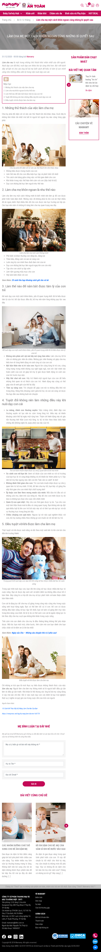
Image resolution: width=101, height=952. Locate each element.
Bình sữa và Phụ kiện (75, 13)
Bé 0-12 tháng (23, 19)
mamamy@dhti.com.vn (15, 923)
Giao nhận (39, 924)
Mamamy (30, 56)
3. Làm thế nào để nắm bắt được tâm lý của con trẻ (23, 94)
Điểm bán (38, 897)
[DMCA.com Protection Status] (78, 936)
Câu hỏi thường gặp (42, 908)
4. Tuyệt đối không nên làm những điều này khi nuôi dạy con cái (27, 97)
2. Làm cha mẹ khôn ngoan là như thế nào (19, 90)
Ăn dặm (88, 93)
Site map (38, 901)
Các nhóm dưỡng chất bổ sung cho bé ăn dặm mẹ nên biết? (92, 82)
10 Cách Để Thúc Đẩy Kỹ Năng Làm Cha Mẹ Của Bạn (19, 708)
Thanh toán (39, 921)
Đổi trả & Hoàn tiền (42, 917)
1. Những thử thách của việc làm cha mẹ (19, 87)
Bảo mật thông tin (42, 928)
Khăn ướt (30, 13)
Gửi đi (33, 784)
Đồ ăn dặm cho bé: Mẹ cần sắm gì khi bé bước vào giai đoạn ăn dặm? (17, 849)
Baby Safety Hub (11, 13)
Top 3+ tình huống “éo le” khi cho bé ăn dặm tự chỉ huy (50, 849)
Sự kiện (38, 904)
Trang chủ (6, 19)
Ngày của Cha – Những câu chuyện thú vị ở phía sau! (34, 633)
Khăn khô (42, 13)
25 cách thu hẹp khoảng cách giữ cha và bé (30, 280)
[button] (66, 826)
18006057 (16, 928)
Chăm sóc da (56, 13)
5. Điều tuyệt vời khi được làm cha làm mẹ (19, 100)
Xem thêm (84, 133)
